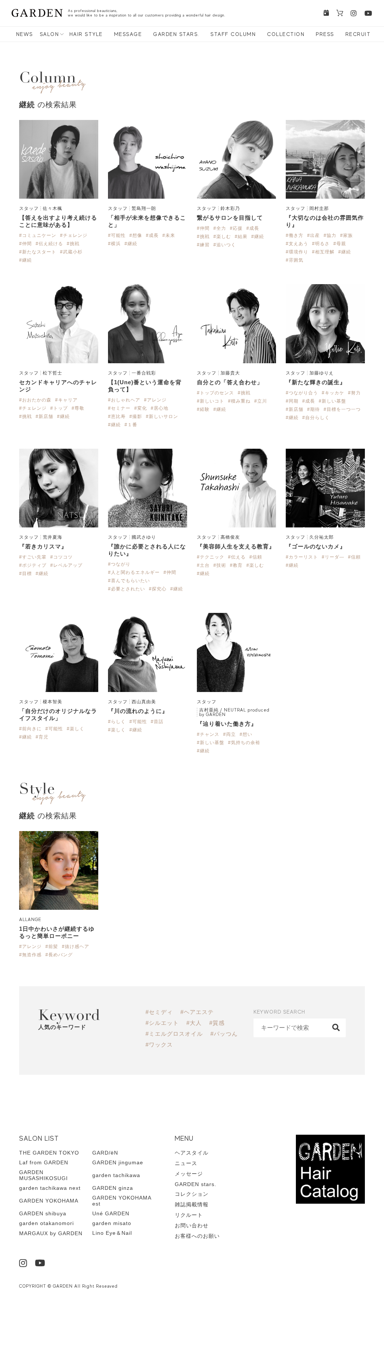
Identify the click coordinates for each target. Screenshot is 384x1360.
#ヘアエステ (197, 1012)
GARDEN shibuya (42, 1213)
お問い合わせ (191, 1225)
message (128, 34)
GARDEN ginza (112, 1188)
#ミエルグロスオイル (174, 1033)
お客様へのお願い (197, 1236)
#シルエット (162, 1023)
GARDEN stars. (176, 34)
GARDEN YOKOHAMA (48, 1201)
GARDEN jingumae (117, 1162)
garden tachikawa (116, 1175)
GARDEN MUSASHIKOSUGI (43, 1175)
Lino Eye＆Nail (112, 1233)
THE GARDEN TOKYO (49, 1153)
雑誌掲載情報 (191, 1204)
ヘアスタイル (191, 1153)
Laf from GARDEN (43, 1162)
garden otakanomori (46, 1223)
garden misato (111, 1223)
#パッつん (224, 1033)
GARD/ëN (105, 1153)
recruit (358, 34)
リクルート (189, 1215)
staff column (233, 34)
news (24, 34)
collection (285, 34)
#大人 (194, 1023)
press (325, 34)
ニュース (186, 1163)
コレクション (191, 1194)
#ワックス (159, 1044)
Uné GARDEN (110, 1213)
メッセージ (189, 1174)
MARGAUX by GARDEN (50, 1233)
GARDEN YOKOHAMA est (121, 1201)
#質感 (217, 1023)
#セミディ (159, 1012)
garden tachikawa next (50, 1188)
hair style (86, 34)
